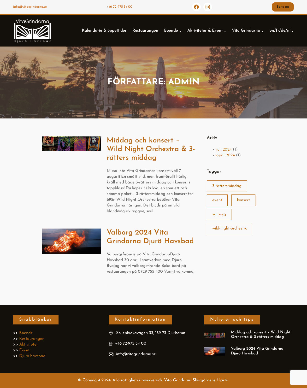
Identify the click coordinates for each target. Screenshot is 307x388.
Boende (26, 333)
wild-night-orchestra (230, 228)
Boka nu (283, 7)
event (217, 200)
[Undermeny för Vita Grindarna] (262, 30)
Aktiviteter (28, 344)
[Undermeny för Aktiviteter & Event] (225, 30)
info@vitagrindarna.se (30, 7)
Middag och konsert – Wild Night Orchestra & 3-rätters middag (151, 149)
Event (24, 350)
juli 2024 (224, 149)
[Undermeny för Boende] (180, 30)
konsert (243, 200)
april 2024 (225, 155)
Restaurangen (31, 339)
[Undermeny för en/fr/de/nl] (292, 30)
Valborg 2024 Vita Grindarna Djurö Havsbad (150, 237)
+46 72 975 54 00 (119, 7)
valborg (219, 214)
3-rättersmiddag (227, 186)
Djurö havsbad (32, 356)
